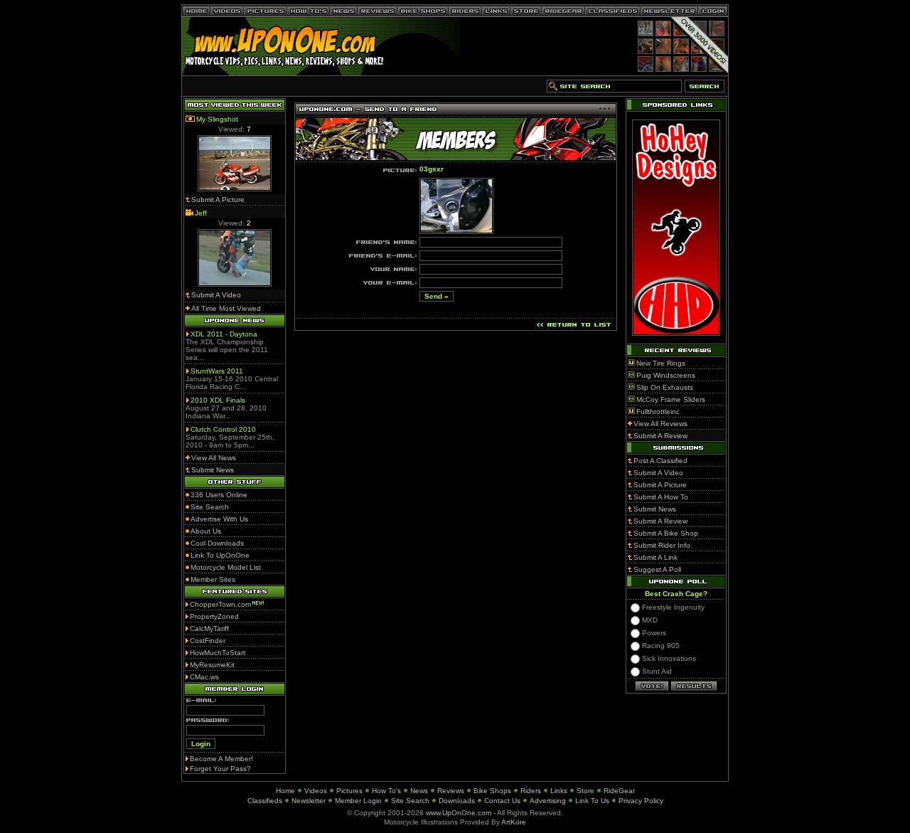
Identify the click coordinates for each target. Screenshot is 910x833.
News (419, 791)
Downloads (457, 801)
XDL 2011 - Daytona (224, 334)
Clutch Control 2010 (223, 429)
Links (558, 791)
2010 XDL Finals (218, 400)
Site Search (410, 801)
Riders (530, 791)
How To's (386, 791)
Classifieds (264, 801)
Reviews (450, 791)
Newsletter (308, 801)
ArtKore (513, 822)
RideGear (619, 791)
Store (585, 791)
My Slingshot (217, 119)
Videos (315, 791)
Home (285, 791)
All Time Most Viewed (226, 308)
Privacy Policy (641, 801)
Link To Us (592, 801)
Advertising (548, 801)
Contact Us (502, 801)
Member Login (358, 801)
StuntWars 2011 (217, 371)
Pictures (349, 791)
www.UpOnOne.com (458, 813)
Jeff (201, 213)
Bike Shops (492, 791)
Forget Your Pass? (220, 769)
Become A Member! (221, 759)
